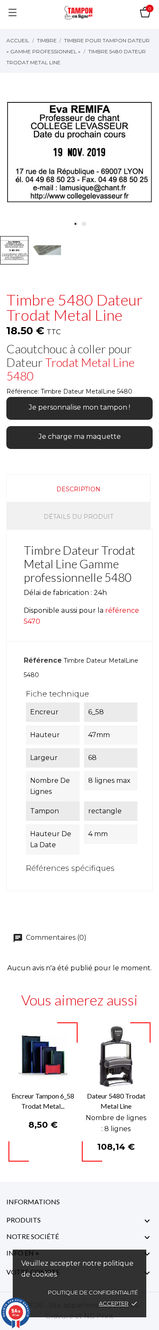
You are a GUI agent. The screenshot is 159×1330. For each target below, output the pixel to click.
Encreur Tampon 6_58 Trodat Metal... (42, 1101)
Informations (33, 1202)
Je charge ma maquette (80, 436)
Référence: (22, 391)
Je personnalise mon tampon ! (79, 407)
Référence (43, 660)
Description (78, 489)
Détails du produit (78, 516)
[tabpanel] (79, 152)
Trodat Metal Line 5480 (70, 369)
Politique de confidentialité (93, 1292)
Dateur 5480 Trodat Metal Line (116, 1101)
